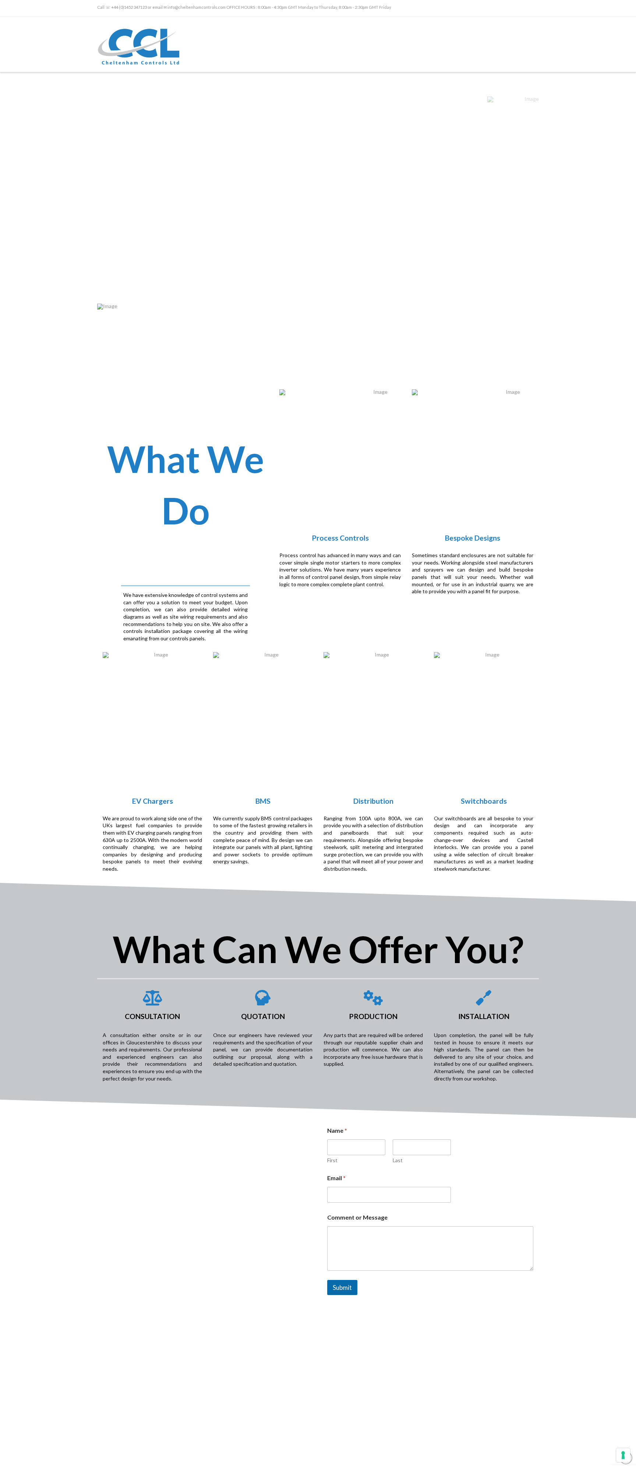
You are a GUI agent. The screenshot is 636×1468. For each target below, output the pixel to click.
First (332, 1160)
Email (336, 1177)
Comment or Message (357, 1217)
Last (398, 1160)
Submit (342, 1287)
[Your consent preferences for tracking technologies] (623, 1455)
